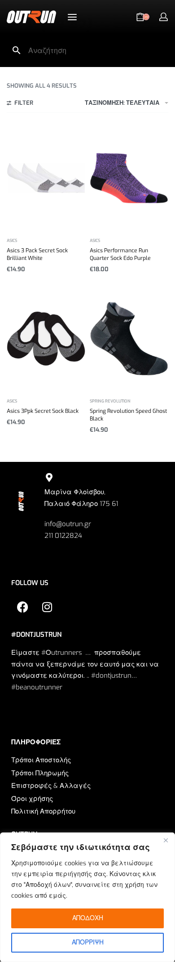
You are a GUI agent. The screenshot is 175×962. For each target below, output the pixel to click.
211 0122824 (63, 535)
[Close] (165, 840)
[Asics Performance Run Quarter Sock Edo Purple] (129, 177)
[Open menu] (72, 17)
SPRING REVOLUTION (110, 401)
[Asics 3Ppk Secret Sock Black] (46, 338)
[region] (87, 897)
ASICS (12, 241)
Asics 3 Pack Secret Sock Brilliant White (37, 254)
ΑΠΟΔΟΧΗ (87, 918)
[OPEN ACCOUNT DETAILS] (163, 17)
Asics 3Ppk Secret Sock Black (43, 411)
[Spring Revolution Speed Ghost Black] (129, 338)
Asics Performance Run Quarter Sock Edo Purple (120, 254)
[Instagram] (47, 606)
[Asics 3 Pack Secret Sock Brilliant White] (46, 177)
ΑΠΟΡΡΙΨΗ (88, 942)
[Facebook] (22, 606)
